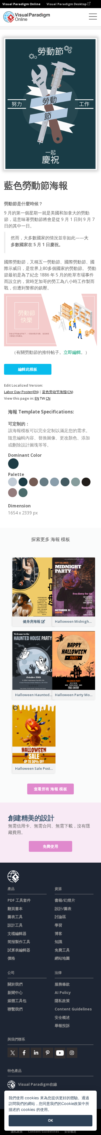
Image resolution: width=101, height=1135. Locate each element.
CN (48, 398)
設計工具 (15, 925)
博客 (58, 933)
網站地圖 (62, 958)
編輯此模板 (27, 369)
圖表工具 (15, 916)
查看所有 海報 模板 (50, 788)
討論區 (60, 916)
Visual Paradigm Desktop (67, 4)
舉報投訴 (62, 1025)
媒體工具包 (17, 1000)
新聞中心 (15, 992)
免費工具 (62, 950)
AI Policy (63, 992)
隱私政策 (62, 1000)
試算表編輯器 (19, 950)
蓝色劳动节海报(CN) (57, 391)
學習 (58, 925)
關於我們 (15, 984)
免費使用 (50, 846)
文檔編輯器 (17, 933)
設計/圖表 (63, 908)
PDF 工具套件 (19, 900)
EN (37, 398)
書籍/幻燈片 (65, 900)
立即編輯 (72, 352)
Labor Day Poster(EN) (21, 391)
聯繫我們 (15, 1009)
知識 (58, 941)
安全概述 (62, 1017)
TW (42, 398)
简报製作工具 (19, 941)
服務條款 (62, 984)
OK (50, 1120)
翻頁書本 (15, 908)
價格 (11, 958)
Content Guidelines (73, 1009)
